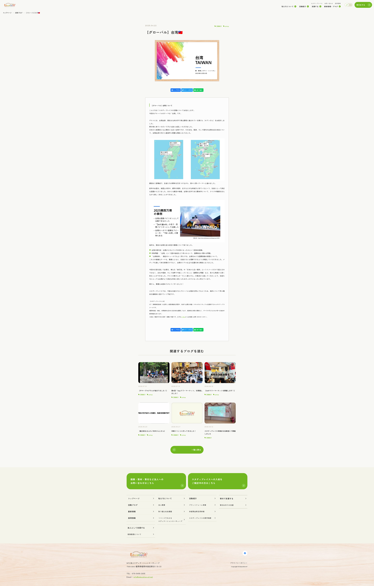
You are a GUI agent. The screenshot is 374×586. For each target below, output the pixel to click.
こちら (183, 317)
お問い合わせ (328, 3)
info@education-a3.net (143, 577)
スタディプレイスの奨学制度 (200, 518)
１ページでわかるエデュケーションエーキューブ (170, 519)
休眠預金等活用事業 (197, 511)
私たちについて (288, 6)
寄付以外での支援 (227, 505)
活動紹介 (302, 6)
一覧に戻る (196, 449)
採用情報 (338, 3)
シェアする (176, 90)
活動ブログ (18, 13)
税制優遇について (134, 534)
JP (347, 5)
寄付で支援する (226, 498)
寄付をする (360, 5)
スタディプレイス (316, 3)
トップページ (7, 13)
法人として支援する (136, 527)
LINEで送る (199, 90)
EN (350, 5)
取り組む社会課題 (165, 511)
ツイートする (188, 90)
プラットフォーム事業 (197, 505)
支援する (315, 6)
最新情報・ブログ (331, 6)
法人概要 (161, 505)
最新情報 (132, 511)
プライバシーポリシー (238, 563)
